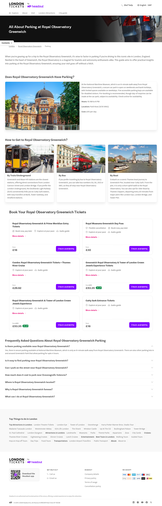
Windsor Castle (90, 428)
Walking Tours (122, 437)
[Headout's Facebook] (147, 502)
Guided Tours (137, 437)
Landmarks (71, 432)
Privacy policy (90, 478)
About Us (122, 441)
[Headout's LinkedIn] (134, 502)
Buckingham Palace (122, 428)
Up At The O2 (105, 428)
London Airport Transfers (80, 441)
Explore (15, 12)
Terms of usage (91, 482)
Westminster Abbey (43, 428)
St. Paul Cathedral (16, 432)
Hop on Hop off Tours (18, 441)
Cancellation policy (93, 486)
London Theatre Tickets (44, 424)
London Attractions (47, 12)
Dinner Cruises (56, 437)
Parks (92, 432)
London (12, 46)
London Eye (62, 424)
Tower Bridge (139, 428)
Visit (33, 12)
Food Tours (46, 441)
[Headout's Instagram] (138, 502)
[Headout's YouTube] (142, 502)
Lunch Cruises (72, 437)
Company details (92, 474)
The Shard (76, 428)
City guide (63, 12)
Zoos (127, 432)
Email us (53, 478)
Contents (6, 42)
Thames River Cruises (18, 437)
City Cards (136, 432)
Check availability (66, 248)
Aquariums (117, 432)
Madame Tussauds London (20, 428)
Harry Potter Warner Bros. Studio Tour (117, 424)
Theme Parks (103, 432)
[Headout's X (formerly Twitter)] (151, 502)
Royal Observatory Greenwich (30, 46)
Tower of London (77, 424)
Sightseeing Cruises (39, 437)
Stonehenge (93, 424)
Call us (52, 474)
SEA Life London (62, 428)
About (24, 12)
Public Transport (101, 441)
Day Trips (34, 441)
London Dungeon (34, 432)
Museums (83, 432)
